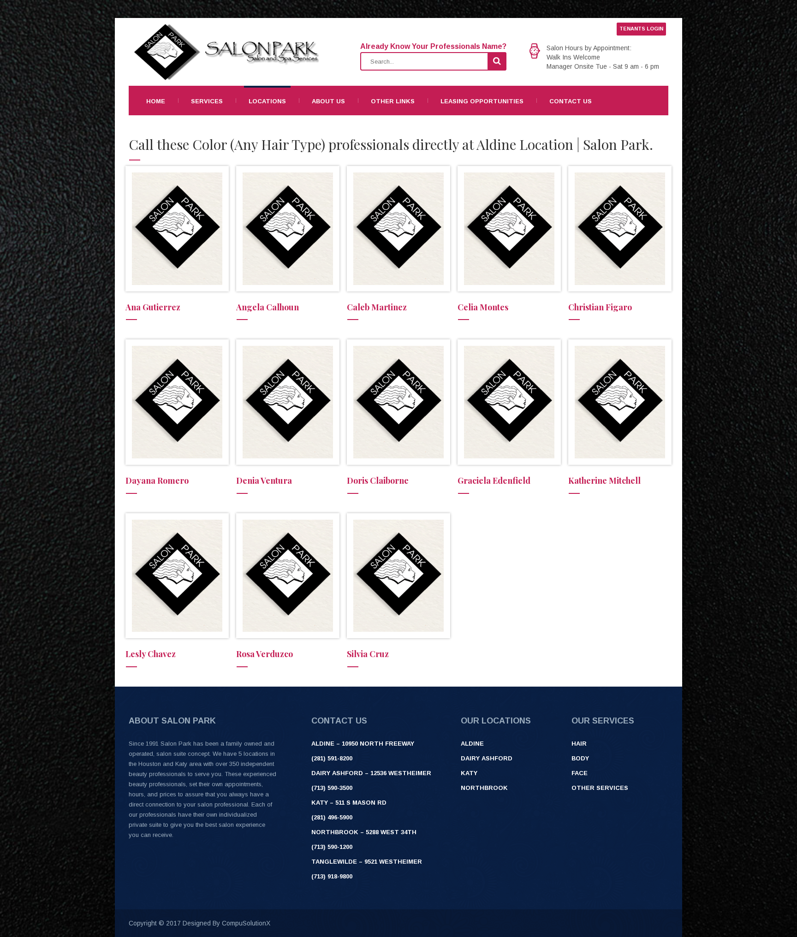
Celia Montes (483, 307)
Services (207, 101)
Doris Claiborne (378, 480)
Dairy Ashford (486, 758)
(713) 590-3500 (331, 787)
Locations (267, 101)
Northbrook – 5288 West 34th (363, 832)
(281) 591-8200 (331, 758)
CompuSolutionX (246, 923)
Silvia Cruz (368, 653)
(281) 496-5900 (331, 817)
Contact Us (570, 101)
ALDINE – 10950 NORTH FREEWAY (362, 743)
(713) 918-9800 (331, 876)
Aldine (472, 743)
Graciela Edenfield (494, 480)
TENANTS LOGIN (641, 28)
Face (579, 773)
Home (155, 101)
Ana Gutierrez (152, 307)
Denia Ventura (264, 480)
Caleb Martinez (377, 307)
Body (580, 758)
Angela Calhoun (267, 307)
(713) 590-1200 (331, 846)
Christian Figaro (600, 307)
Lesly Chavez (150, 653)
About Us (328, 101)
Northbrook (484, 787)
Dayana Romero (157, 480)
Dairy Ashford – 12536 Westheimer (371, 773)
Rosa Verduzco (264, 653)
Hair (579, 743)
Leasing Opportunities (481, 101)
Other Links (393, 101)
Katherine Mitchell (604, 480)
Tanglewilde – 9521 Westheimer (366, 861)
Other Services (599, 787)
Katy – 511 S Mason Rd (349, 802)
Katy (469, 773)
